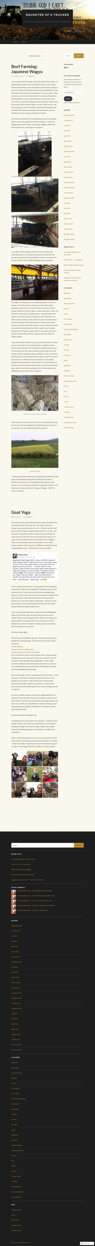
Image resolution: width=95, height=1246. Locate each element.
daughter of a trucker (47, 14)
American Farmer (69, 303)
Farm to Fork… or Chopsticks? (73, 260)
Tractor (66, 402)
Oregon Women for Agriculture (22, 649)
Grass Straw (68, 340)
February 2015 (68, 224)
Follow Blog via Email (72, 76)
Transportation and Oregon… (43, 891)
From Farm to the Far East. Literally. (22, 874)
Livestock (67, 371)
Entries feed (15, 1220)
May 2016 (67, 156)
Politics (66, 386)
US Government (69, 427)
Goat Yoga (21, 512)
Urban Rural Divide (70, 422)
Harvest (66, 350)
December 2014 (69, 234)
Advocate (67, 293)
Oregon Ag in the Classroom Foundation (25, 652)
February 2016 (68, 172)
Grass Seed (67, 334)
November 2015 (69, 187)
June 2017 (67, 131)
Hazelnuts (67, 355)
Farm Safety (68, 324)
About (23, 42)
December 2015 (69, 182)
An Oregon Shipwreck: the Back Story (23, 859)
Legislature (67, 365)
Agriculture (67, 298)
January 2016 (68, 177)
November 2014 (69, 239)
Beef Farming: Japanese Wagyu (27, 69)
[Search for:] (74, 55)
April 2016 (67, 162)
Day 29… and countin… (41, 910)
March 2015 (68, 219)
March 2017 (68, 141)
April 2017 (67, 136)
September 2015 (69, 198)
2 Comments (28, 517)
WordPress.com (16, 1230)
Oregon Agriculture (70, 381)
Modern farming (69, 376)
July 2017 (67, 125)
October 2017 (68, 120)
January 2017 (68, 146)
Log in (13, 1215)
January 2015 (68, 229)
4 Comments (30, 76)
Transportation (68, 407)
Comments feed (16, 1225)
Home (15, 42)
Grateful (66, 345)
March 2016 (68, 167)
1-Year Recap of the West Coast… (45, 895)
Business (66, 308)
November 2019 (69, 115)
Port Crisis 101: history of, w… (43, 900)
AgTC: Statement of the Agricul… (44, 905)
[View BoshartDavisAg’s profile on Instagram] (67, 67)
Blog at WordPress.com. (21, 1242)
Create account (16, 1210)
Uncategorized (68, 417)
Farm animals (68, 319)
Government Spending (71, 329)
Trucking (67, 412)
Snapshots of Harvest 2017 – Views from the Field (27, 880)
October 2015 (68, 193)
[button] (19, 759)
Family (66, 314)
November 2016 (69, 151)
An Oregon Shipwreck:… (24, 891)
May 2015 (67, 208)
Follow (68, 99)
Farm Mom (15, 102)
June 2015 (67, 203)
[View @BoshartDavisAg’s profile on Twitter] (66, 67)
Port (65, 391)
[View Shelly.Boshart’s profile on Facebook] (64, 67)
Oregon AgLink (16, 646)
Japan (66, 360)
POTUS (66, 396)
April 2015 (67, 213)
